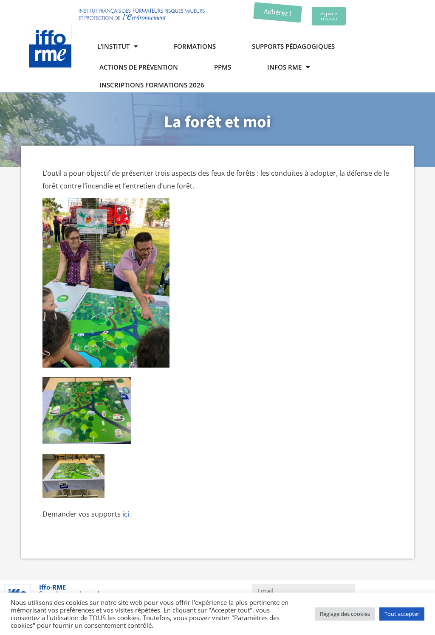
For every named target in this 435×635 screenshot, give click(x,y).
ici (125, 514)
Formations (195, 46)
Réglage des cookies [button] (345, 614)
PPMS (222, 67)
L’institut (113, 46)
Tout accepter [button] (401, 614)
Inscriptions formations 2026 (151, 85)
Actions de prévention (138, 67)
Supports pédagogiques (293, 46)
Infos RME (284, 67)
